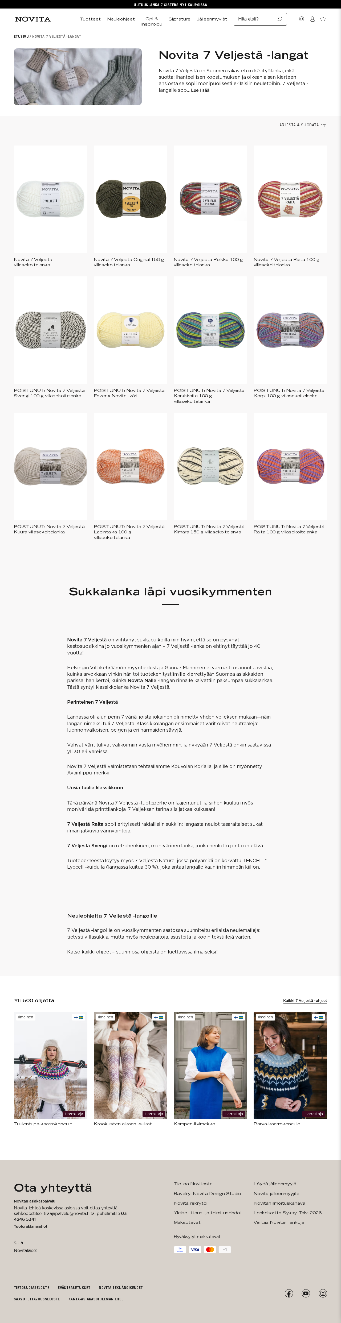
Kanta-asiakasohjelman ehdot (97, 1299)
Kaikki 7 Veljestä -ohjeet (305, 1000)
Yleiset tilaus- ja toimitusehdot (208, 1212)
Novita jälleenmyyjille (276, 1193)
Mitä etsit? (248, 19)
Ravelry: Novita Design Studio (207, 1193)
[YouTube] (306, 1293)
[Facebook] (289, 1293)
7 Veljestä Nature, (156, 860)
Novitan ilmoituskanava (279, 1203)
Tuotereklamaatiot (30, 1226)
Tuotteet (90, 19)
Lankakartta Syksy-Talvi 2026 (288, 1212)
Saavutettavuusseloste (37, 1299)
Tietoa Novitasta (193, 1183)
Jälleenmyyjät (212, 19)
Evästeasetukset (74, 1287)
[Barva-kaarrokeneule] (290, 1069)
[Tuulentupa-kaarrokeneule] (50, 1069)
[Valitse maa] (301, 19)
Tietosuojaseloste (31, 1287)
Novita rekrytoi (190, 1203)
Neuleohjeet (121, 19)
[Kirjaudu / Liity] (312, 19)
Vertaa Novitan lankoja (279, 1222)
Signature (179, 19)
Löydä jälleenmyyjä (275, 1183)
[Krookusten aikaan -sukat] (130, 1069)
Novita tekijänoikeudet (121, 1287)
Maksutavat (187, 1222)
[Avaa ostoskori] (323, 19)
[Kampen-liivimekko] (210, 1069)
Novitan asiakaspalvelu (34, 1201)
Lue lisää (200, 90)
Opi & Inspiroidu (151, 21)
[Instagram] (323, 1293)
